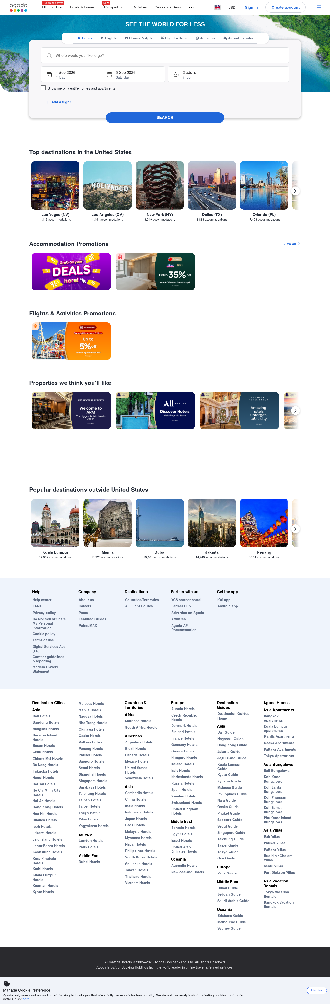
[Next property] (295, 410)
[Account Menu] (319, 7)
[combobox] (170, 55)
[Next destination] (295, 191)
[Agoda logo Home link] (18, 7)
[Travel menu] (189, 7)
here (25, 998)
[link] (71, 271)
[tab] (84, 38)
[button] (114, 7)
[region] (165, 193)
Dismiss (317, 990)
